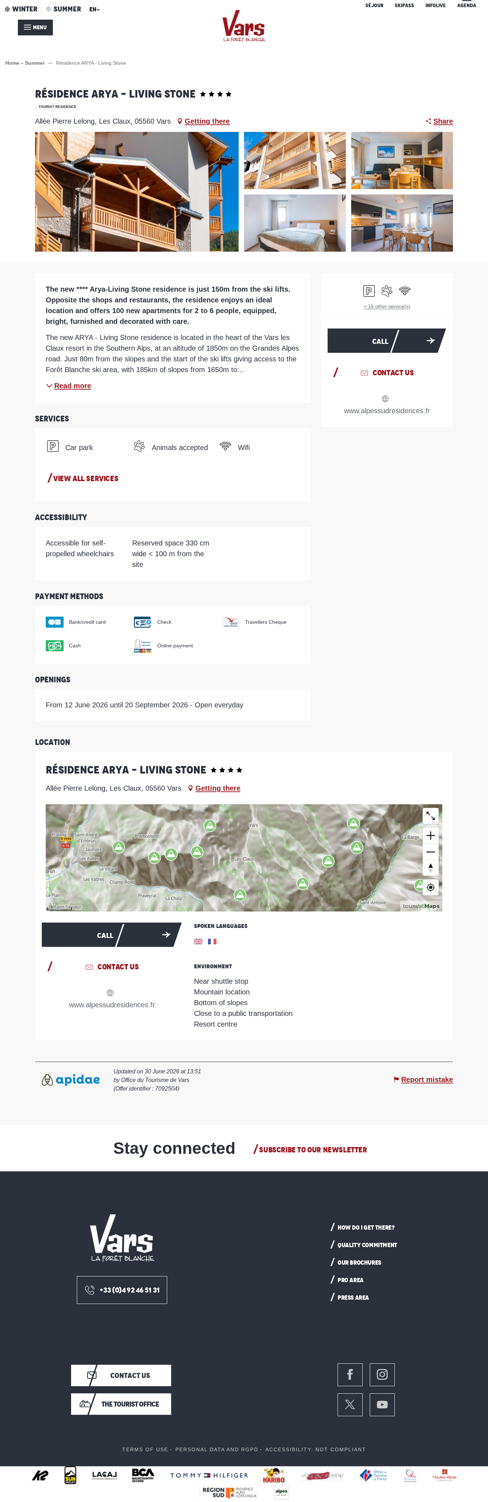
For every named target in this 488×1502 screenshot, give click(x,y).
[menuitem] (244, 26)
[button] (93, 11)
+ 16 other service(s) (387, 306)
